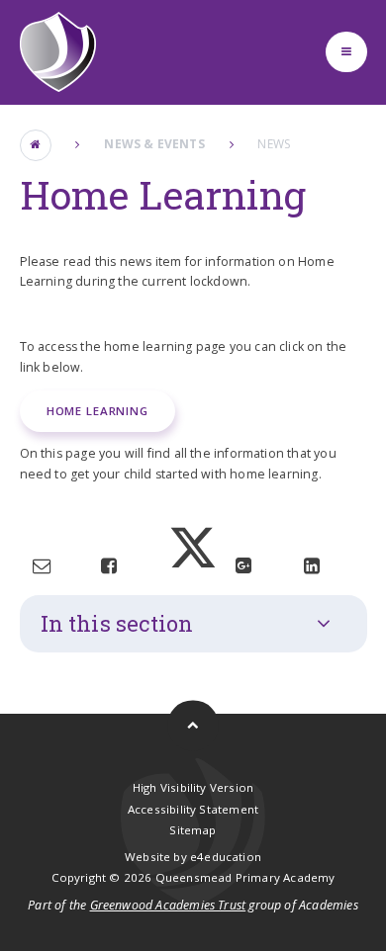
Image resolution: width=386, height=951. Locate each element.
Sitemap (192, 829)
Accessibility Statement (193, 809)
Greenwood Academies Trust (168, 905)
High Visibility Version (193, 787)
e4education (225, 856)
